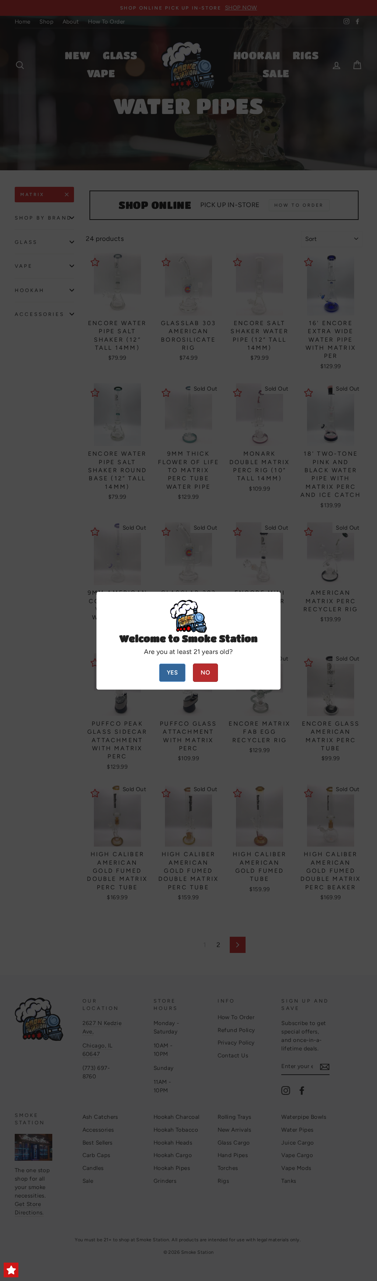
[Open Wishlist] (11, 1270)
